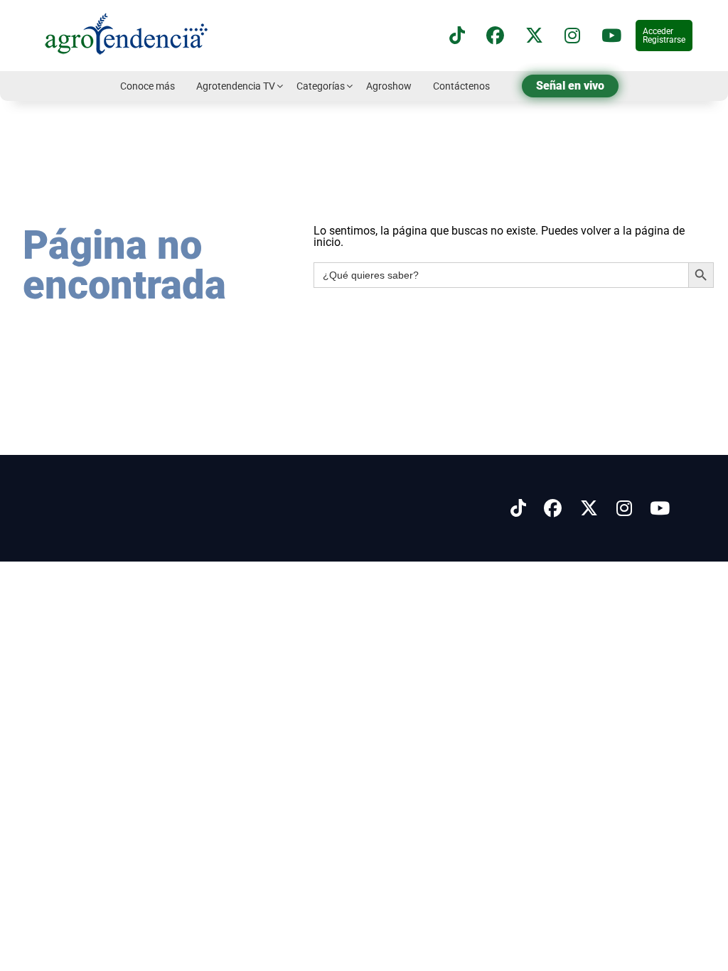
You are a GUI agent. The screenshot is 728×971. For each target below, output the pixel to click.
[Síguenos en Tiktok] (518, 508)
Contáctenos (461, 86)
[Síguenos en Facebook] (495, 36)
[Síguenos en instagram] (572, 36)
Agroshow (389, 86)
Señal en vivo (570, 85)
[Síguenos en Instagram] (624, 508)
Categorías (320, 86)
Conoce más (147, 86)
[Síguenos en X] (534, 36)
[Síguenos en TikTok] (457, 36)
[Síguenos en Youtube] (660, 508)
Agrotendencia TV (235, 86)
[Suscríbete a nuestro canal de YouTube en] (611, 36)
